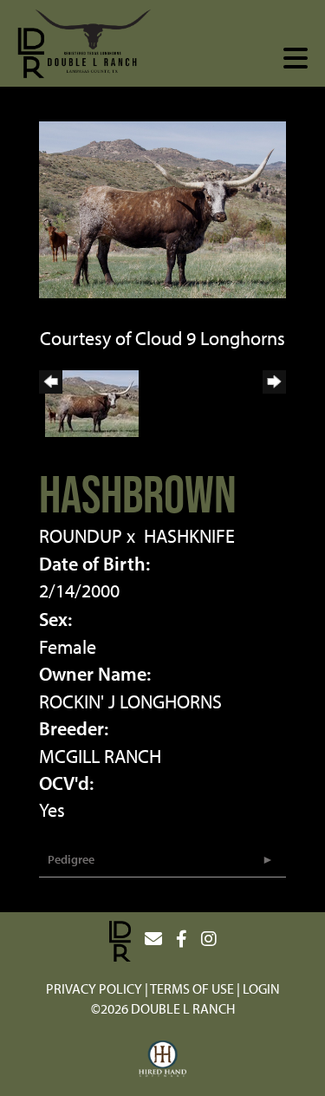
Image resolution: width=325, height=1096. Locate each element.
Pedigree (71, 859)
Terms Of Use (192, 988)
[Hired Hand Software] (162, 1060)
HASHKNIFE (189, 536)
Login (261, 988)
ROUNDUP (80, 536)
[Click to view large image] (162, 207)
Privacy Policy (94, 988)
